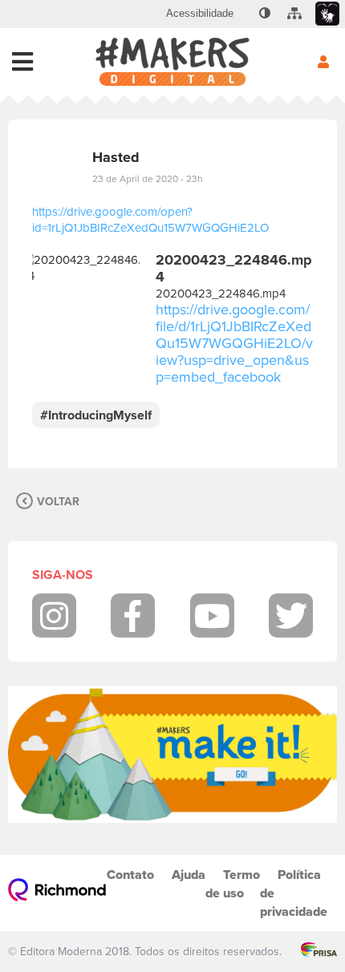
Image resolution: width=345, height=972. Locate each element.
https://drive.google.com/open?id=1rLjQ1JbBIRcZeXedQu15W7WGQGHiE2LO (150, 219)
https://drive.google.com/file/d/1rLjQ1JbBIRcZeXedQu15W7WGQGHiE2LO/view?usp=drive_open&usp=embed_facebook (234, 343)
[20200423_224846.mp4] (86, 319)
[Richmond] (57, 893)
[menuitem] (199, 13)
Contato (130, 874)
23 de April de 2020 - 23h (147, 178)
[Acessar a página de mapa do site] (294, 13)
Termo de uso (232, 883)
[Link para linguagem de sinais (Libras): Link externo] (327, 14)
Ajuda (188, 874)
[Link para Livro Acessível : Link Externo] (244, 13)
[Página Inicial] (172, 62)
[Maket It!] (172, 754)
